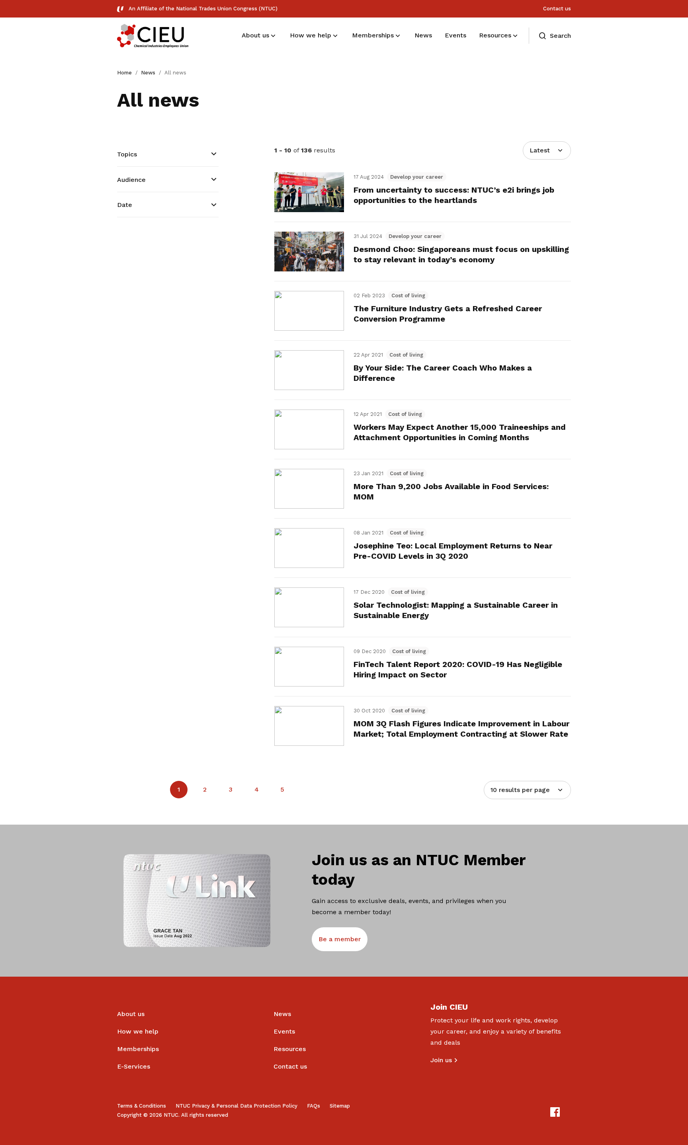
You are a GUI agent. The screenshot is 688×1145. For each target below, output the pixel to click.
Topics (127, 154)
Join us (441, 1060)
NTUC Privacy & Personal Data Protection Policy (236, 1106)
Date (124, 205)
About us (131, 1014)
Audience (131, 179)
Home (124, 73)
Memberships (138, 1049)
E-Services (133, 1066)
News (148, 73)
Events (284, 1031)
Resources (290, 1049)
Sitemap (340, 1106)
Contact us (557, 9)
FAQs (313, 1106)
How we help (137, 1031)
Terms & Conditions (141, 1106)
